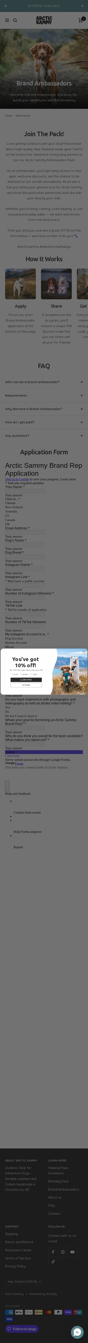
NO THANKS (26, 685)
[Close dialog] (84, 651)
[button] (77, 1332)
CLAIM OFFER (26, 679)
